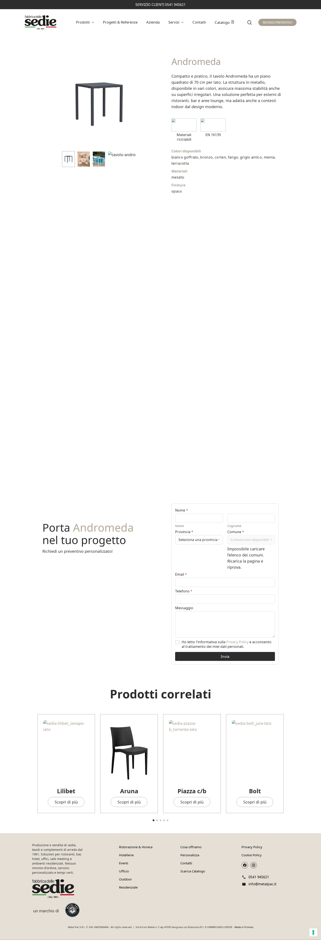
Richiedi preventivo (277, 22)
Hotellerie (126, 855)
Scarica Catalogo (192, 871)
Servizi (173, 22)
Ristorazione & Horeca (135, 847)
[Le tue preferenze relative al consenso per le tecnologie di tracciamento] (313, 932)
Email (181, 574)
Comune (235, 532)
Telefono (183, 591)
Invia (225, 656)
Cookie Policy (252, 855)
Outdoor (125, 879)
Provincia (184, 532)
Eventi (123, 863)
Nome (179, 526)
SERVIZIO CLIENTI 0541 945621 (160, 4)
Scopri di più (66, 802)
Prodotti (83, 22)
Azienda (153, 22)
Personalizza (189, 855)
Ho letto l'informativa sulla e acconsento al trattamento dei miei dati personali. (226, 644)
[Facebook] (245, 865)
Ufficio (124, 871)
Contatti (199, 22)
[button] (153, 820)
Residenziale (128, 887)
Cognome (234, 526)
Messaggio (184, 608)
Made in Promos (244, 927)
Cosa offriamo (191, 847)
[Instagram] (253, 865)
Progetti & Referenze (120, 22)
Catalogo (222, 22)
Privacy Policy (237, 642)
